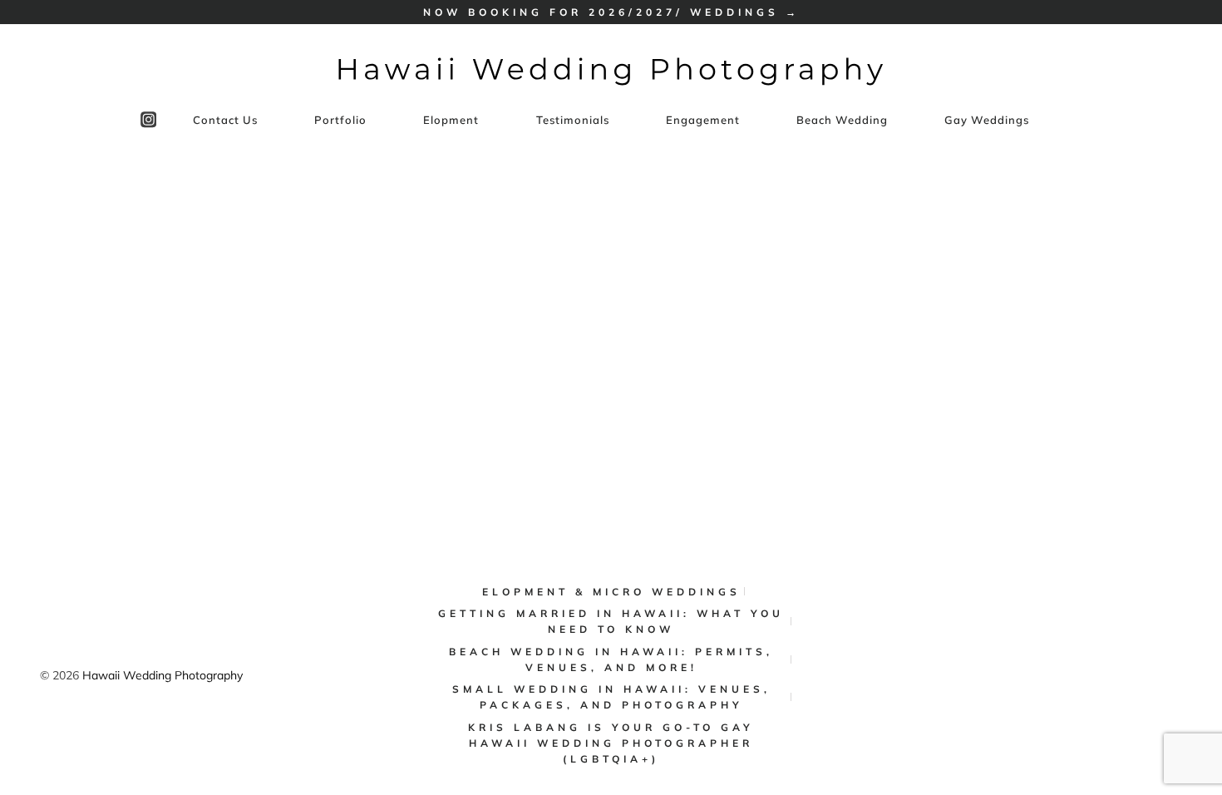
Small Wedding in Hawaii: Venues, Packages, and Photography (611, 697)
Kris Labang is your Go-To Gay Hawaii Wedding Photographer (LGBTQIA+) (611, 743)
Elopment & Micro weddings (611, 591)
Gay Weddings (986, 119)
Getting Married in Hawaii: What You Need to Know (611, 621)
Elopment (451, 119)
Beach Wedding (842, 119)
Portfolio (340, 119)
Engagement (703, 119)
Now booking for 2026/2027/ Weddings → (611, 12)
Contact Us (225, 119)
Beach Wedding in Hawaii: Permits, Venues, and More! (611, 659)
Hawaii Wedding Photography (162, 675)
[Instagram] (148, 120)
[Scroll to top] (1198, 727)
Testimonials (572, 119)
